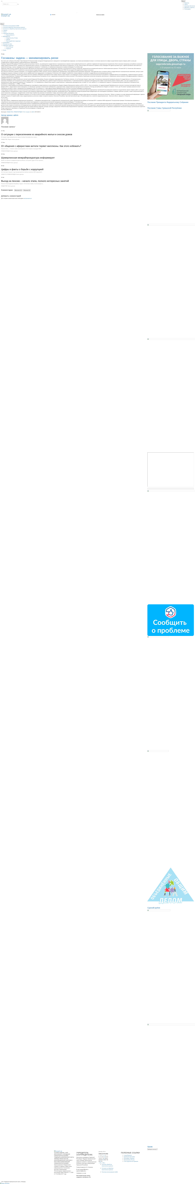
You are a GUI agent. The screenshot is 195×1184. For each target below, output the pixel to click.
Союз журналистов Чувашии (131, 1161)
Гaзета (186, 4)
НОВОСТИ (3, 174)
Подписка (186, 3)
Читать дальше (15, 139)
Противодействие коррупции (13, 41)
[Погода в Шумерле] (77, 12)
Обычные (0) (27, 190)
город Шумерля (128, 1155)
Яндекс (10, 139)
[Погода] (52, 14)
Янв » (103, 1163)
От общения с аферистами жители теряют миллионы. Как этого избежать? (41, 146)
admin (33, 112)
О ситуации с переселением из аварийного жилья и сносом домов (36, 134)
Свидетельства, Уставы (12, 38)
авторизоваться (28, 198)
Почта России (9, 47)
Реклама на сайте (7, 44)
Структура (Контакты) (189, 6)
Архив (4, 50)
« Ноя (100, 1163)
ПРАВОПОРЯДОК (18, 112)
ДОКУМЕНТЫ (6, 36)
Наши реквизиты (10, 35)
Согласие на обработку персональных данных (14, 28)
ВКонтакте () (18, 190)
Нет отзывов (26, 112)
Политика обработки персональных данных (14, 27)
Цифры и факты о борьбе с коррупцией (22, 169)
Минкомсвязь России (129, 1159)
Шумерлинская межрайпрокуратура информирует (28, 157)
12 (104, 1156)
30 (100, 1161)
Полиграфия (187, 9)
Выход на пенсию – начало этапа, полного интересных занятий (35, 180)
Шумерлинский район (129, 1156)
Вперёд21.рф (5, 16)
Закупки (8, 39)
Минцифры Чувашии (129, 1158)
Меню (183, 1)
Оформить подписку (189, 7)
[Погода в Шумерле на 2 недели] (100, 14)
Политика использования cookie (11, 25)
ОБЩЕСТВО (10, 112)
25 (103, 1159)
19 (104, 1158)
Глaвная (5, 30)
